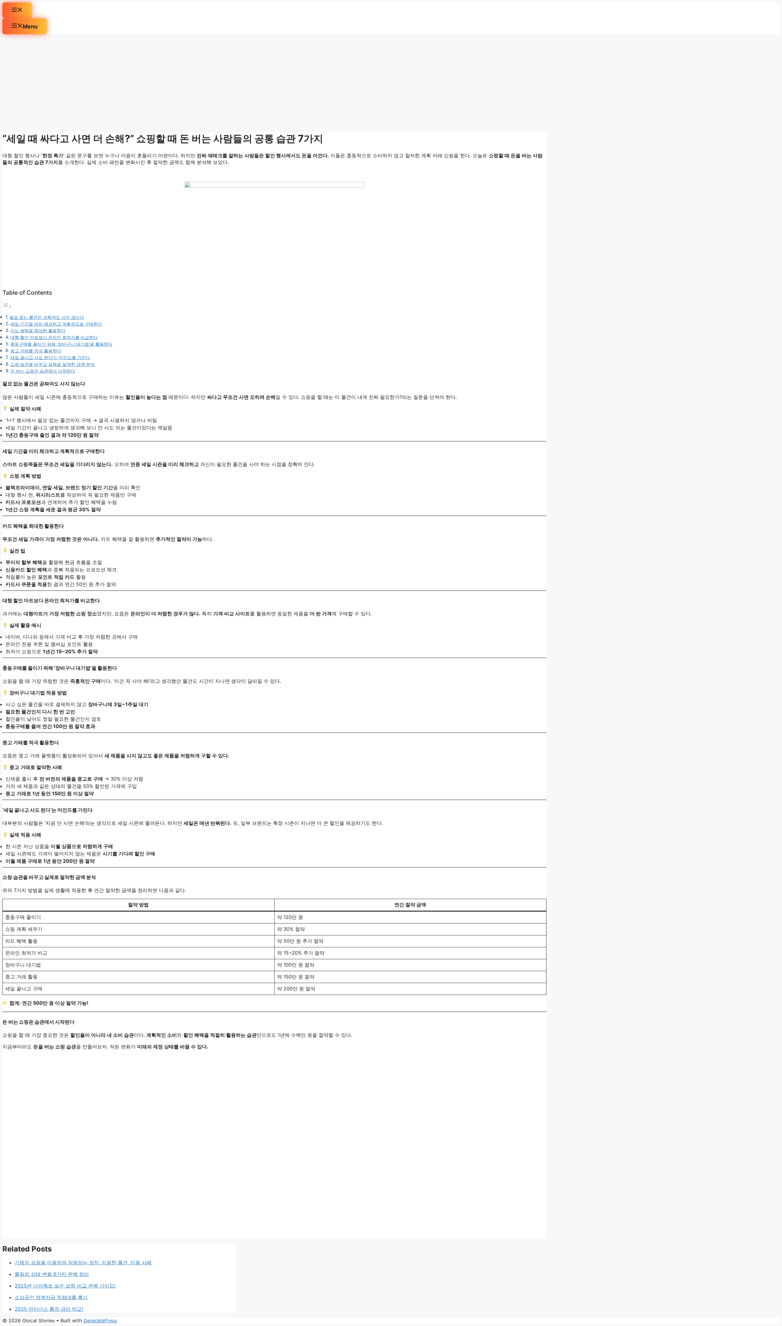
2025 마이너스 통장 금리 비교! (49, 1309)
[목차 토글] (7, 306)
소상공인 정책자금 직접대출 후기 (51, 1297)
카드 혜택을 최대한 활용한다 (37, 330)
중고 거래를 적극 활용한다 (35, 350)
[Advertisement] (274, 83)
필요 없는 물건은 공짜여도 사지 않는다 (46, 317)
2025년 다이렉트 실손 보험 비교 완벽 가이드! (65, 1286)
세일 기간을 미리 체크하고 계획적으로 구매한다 (56, 323)
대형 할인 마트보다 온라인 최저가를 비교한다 (54, 337)
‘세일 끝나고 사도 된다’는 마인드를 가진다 (49, 357)
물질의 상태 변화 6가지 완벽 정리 (52, 1274)
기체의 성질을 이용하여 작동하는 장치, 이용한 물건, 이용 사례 (83, 1262)
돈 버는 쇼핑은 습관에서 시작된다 (42, 370)
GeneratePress (100, 1320)
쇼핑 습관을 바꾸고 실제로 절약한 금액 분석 (52, 364)
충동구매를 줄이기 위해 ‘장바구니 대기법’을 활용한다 (61, 344)
